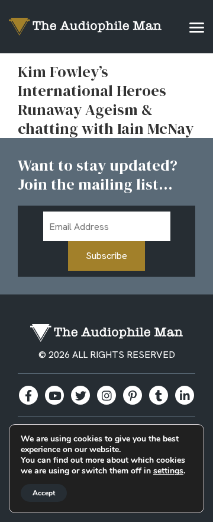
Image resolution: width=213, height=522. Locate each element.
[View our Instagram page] (106, 395)
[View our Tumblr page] (158, 395)
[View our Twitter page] (80, 395)
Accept (44, 493)
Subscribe (106, 255)
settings (168, 471)
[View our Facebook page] (28, 395)
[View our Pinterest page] (132, 395)
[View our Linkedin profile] (184, 395)
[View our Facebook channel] (54, 395)
